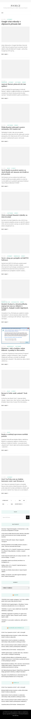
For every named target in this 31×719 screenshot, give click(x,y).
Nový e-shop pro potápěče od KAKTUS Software (14, 259)
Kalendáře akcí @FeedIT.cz (16, 628)
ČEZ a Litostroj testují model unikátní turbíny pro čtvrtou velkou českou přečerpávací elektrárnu (14, 645)
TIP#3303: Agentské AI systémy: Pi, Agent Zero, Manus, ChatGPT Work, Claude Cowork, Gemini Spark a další (14, 615)
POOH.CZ (15, 5)
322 (3, 504)
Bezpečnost (10, 346)
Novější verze (18, 504)
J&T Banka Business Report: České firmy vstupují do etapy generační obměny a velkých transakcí (15, 671)
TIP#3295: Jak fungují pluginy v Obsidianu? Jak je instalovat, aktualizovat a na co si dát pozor (14, 605)
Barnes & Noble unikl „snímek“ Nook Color (14, 394)
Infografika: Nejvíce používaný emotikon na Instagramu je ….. (13, 561)
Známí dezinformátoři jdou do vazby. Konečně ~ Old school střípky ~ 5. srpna (15, 556)
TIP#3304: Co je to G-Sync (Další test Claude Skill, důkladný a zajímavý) (14, 609)
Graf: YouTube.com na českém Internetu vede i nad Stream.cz (12, 480)
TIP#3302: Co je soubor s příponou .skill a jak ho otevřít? (14, 620)
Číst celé (4, 54)
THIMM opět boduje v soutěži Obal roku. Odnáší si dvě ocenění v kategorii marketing (14, 653)
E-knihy (14, 168)
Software (18, 82)
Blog (8, 168)
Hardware (4, 82)
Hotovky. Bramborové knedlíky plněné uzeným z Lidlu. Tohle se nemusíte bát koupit (14, 545)
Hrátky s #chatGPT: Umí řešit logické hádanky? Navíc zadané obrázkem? (14, 575)
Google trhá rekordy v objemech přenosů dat (11, 23)
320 (20, 500)
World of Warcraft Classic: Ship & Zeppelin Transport (12, 540)
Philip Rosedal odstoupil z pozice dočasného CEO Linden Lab (13, 128)
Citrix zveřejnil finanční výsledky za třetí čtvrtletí (14, 216)
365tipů (16, 595)
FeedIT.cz (16, 682)
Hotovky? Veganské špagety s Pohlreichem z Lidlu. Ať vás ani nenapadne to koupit (15, 529)
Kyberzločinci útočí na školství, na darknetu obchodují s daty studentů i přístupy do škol (13, 641)
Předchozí (5, 500)
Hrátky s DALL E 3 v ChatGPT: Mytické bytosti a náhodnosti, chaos (13, 566)
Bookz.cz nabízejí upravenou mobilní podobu (14, 435)
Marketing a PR (5, 302)
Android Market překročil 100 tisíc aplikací (13, 85)
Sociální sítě (15, 302)
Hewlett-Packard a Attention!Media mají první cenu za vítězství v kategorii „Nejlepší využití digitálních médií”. (14, 307)
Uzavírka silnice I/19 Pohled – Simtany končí (13, 649)
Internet (9, 19)
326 (12, 504)
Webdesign (17, 256)
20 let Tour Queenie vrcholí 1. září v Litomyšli (13, 632)
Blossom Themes (18, 713)
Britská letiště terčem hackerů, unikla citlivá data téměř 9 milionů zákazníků (14, 636)
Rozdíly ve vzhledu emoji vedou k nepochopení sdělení (14, 570)
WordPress (15, 715)
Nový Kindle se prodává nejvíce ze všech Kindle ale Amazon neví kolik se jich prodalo (15, 172)
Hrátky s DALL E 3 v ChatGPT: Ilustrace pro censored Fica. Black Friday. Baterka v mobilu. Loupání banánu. (15, 551)
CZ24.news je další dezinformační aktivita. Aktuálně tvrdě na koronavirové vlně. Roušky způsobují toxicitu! (15, 535)
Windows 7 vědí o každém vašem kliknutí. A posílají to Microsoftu (13, 349)
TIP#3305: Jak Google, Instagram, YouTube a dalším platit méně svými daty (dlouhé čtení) (15, 600)
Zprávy (24, 82)
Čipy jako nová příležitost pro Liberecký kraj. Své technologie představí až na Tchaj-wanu (14, 675)
